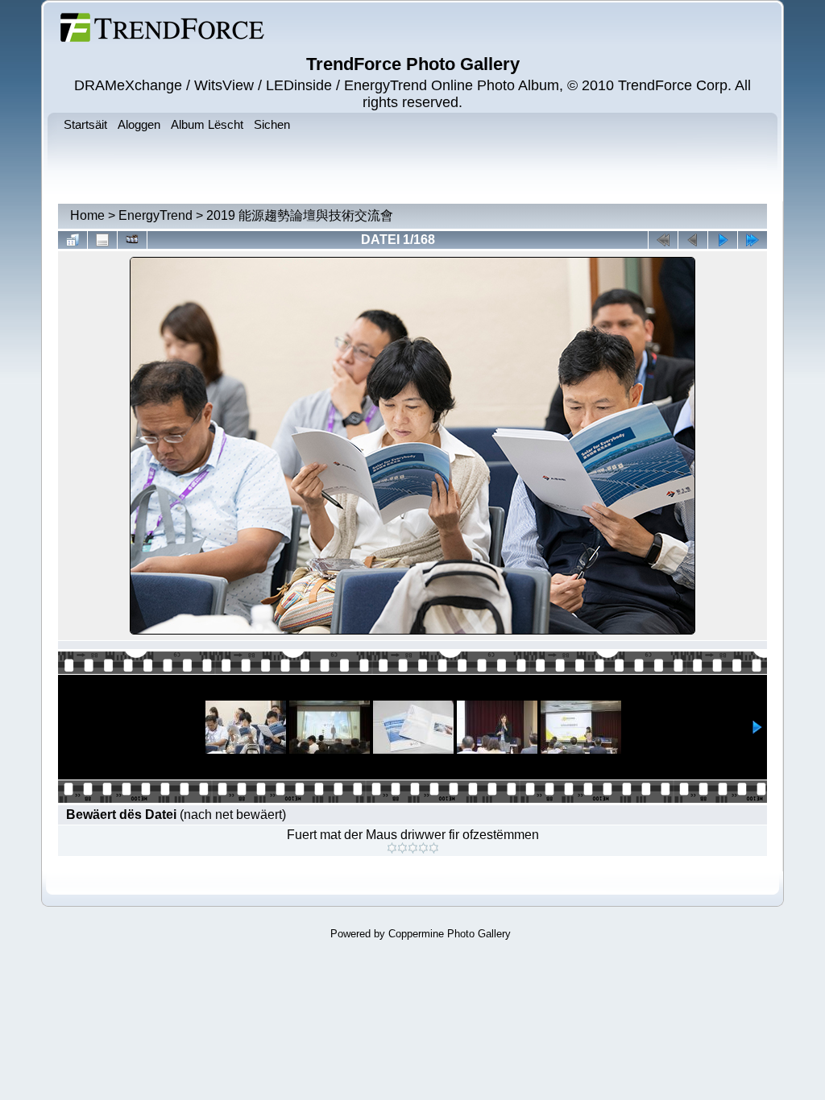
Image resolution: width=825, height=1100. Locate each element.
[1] (392, 848)
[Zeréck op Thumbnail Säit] (72, 240)
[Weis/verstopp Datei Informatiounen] (102, 240)
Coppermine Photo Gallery (449, 934)
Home (87, 215)
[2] (402, 848)
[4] (423, 848)
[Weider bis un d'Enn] (752, 240)
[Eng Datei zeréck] (722, 240)
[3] (413, 848)
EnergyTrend (155, 215)
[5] (434, 848)
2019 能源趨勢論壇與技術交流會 (299, 215)
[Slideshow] (132, 240)
